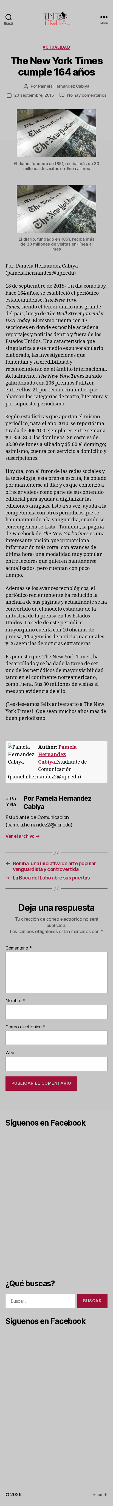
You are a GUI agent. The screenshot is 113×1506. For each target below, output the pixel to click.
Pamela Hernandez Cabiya (63, 86)
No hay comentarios (86, 95)
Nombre (15, 1000)
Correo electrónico (25, 1027)
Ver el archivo (22, 836)
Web (9, 1052)
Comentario (18, 948)
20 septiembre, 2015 (34, 95)
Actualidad (56, 47)
